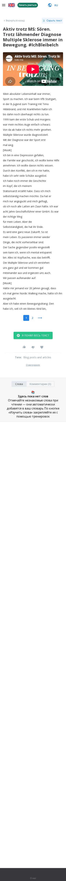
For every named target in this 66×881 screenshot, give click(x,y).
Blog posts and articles (37, 357)
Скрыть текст (54, 20)
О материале (33, 365)
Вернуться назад (15, 21)
